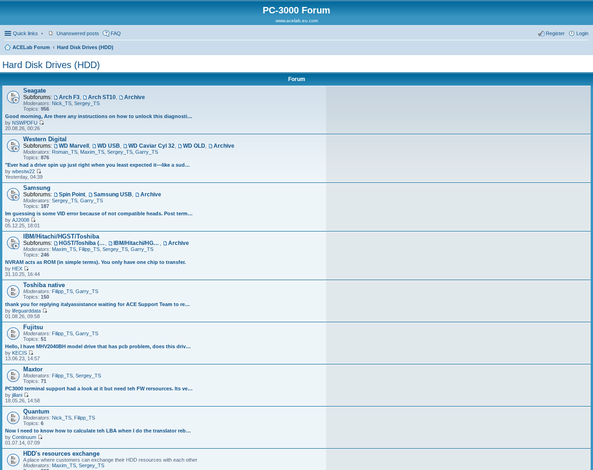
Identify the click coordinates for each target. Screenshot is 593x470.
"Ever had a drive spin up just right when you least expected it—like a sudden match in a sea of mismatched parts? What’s (99, 165)
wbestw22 (23, 171)
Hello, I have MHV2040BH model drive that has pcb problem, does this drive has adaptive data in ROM (99, 346)
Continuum (24, 437)
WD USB (108, 146)
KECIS (19, 353)
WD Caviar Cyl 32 (151, 146)
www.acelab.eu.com (297, 20)
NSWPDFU (25, 122)
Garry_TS (146, 152)
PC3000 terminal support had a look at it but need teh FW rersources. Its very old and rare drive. (99, 388)
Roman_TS (64, 152)
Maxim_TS (92, 152)
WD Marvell (74, 146)
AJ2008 (20, 220)
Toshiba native (44, 285)
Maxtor (33, 369)
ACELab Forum (31, 47)
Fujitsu (33, 327)
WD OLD (194, 146)
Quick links (25, 33)
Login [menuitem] (582, 33)
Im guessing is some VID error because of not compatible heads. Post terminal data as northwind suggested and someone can (99, 213)
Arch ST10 (102, 97)
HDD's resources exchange (61, 453)
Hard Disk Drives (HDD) (85, 47)
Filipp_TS (89, 249)
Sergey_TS (87, 103)
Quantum (36, 411)
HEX (17, 268)
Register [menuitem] (555, 33)
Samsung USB (113, 194)
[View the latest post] (41, 122)
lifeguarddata (26, 310)
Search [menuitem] (584, 48)
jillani (17, 395)
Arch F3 (69, 97)
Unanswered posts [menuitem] (78, 33)
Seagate (34, 90)
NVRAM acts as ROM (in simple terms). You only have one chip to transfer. (95, 262)
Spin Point (72, 194)
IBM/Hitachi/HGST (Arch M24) (137, 243)
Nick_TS (61, 103)
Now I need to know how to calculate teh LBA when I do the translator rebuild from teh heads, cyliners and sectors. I (99, 430)
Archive (134, 97)
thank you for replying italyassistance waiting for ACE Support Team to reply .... (99, 304)
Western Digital (45, 139)
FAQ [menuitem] (116, 33)
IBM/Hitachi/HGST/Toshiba (61, 236)
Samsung (36, 187)
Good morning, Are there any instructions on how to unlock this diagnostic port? (99, 116)
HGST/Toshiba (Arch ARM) (82, 243)
